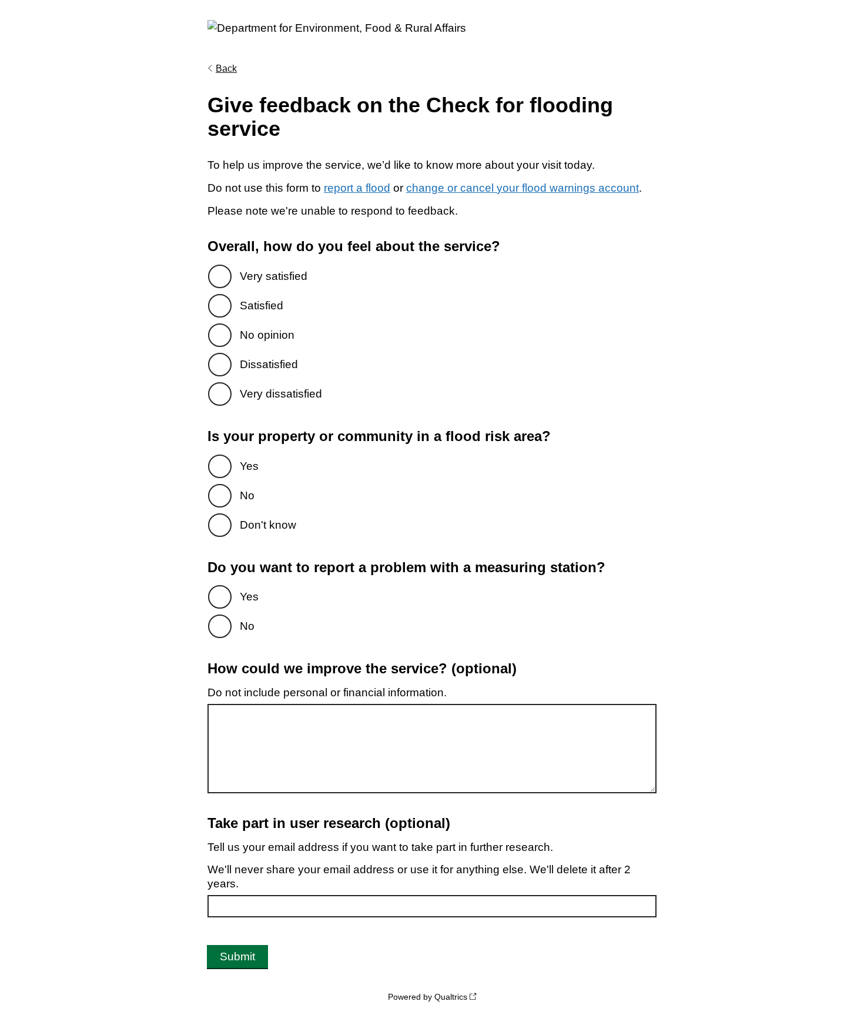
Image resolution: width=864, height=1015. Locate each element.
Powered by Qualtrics (427, 996)
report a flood (357, 188)
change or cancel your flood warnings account (522, 188)
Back (226, 69)
